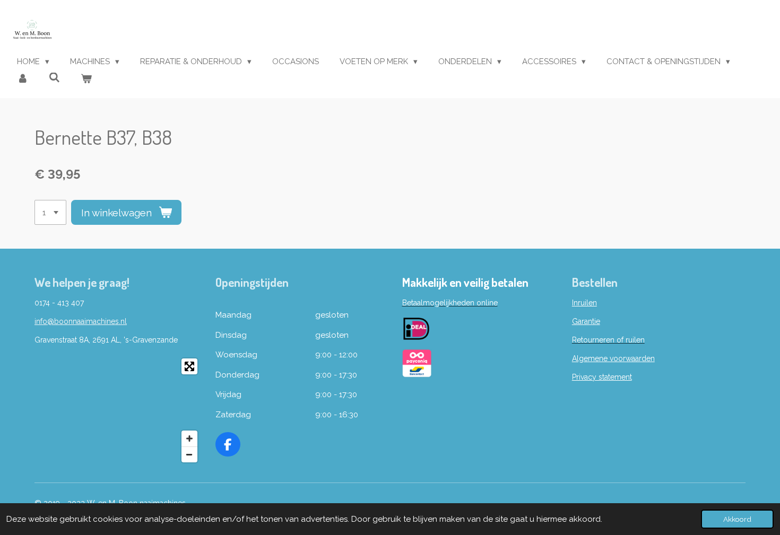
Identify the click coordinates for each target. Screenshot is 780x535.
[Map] (118, 410)
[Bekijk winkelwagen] (86, 79)
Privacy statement (602, 377)
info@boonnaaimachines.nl (80, 321)
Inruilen (584, 303)
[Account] (22, 79)
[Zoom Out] (189, 454)
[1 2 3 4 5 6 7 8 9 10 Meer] (50, 212)
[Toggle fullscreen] (189, 366)
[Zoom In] (189, 438)
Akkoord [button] (737, 519)
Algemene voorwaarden (613, 358)
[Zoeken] (54, 78)
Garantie (586, 321)
